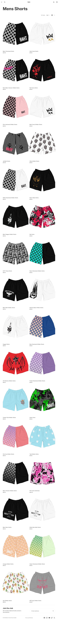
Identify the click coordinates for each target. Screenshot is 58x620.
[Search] (4, 2)
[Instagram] (47, 618)
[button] (48, 15)
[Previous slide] (5, 33)
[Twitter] (54, 618)
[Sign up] (53, 610)
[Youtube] (49, 618)
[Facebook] (44, 618)
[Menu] (1, 2)
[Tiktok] (52, 618)
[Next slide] (26, 33)
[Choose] (26, 47)
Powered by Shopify (12, 617)
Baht (7, 617)
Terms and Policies (29, 617)
